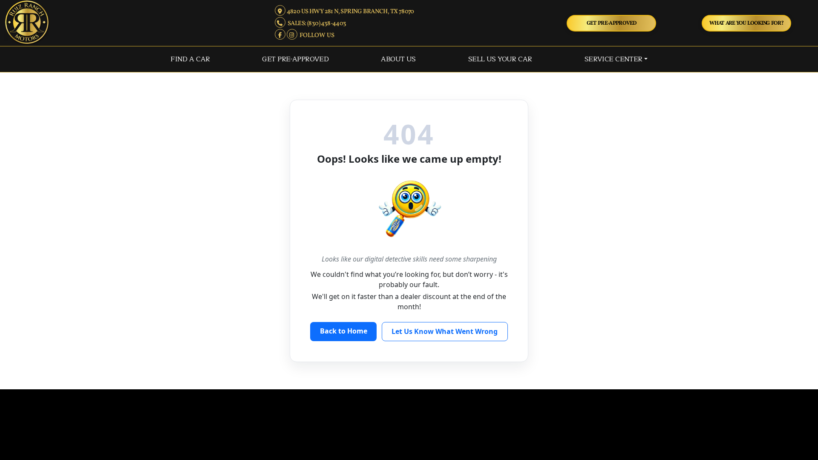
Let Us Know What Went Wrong (445, 331)
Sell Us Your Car (500, 59)
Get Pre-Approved (612, 23)
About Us (398, 59)
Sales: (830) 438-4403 (315, 23)
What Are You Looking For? (746, 23)
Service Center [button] (613, 59)
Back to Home (343, 331)
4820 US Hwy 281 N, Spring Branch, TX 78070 (349, 11)
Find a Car (190, 59)
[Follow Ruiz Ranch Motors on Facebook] (280, 35)
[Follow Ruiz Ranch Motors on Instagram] (292, 35)
